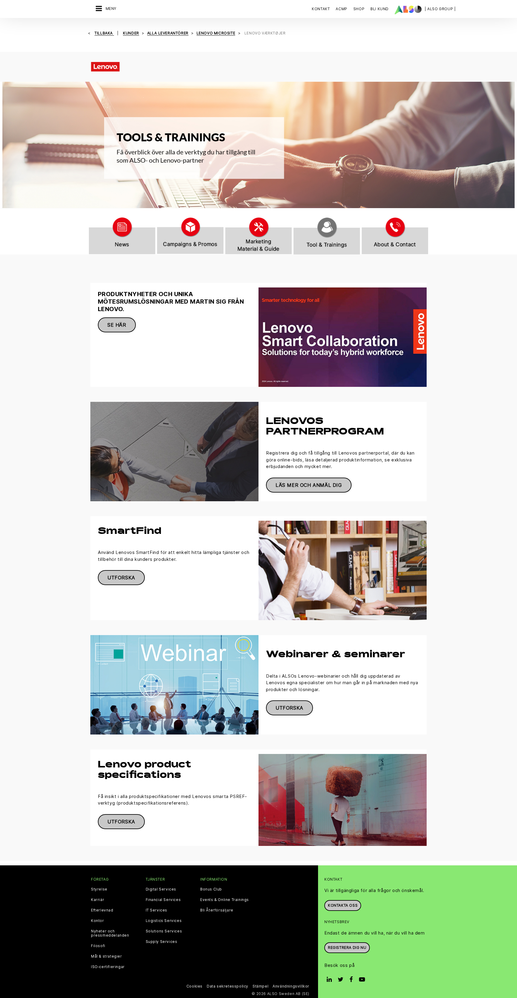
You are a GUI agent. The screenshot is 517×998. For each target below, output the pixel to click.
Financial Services (163, 900)
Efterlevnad (102, 910)
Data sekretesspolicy (227, 986)
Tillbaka (104, 33)
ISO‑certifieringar (108, 967)
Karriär (97, 900)
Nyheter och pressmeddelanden (110, 933)
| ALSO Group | (440, 9)
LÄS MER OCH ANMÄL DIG (309, 485)
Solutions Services (164, 931)
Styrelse (99, 889)
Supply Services (161, 942)
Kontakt (321, 9)
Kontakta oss (343, 905)
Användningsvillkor (291, 986)
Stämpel (260, 986)
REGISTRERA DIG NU (347, 947)
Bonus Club (211, 889)
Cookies (194, 986)
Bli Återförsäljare (216, 910)
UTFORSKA (121, 578)
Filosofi (98, 946)
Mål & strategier (106, 956)
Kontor (97, 921)
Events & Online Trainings (224, 900)
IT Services (157, 910)
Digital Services (161, 889)
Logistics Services (164, 921)
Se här (116, 325)
